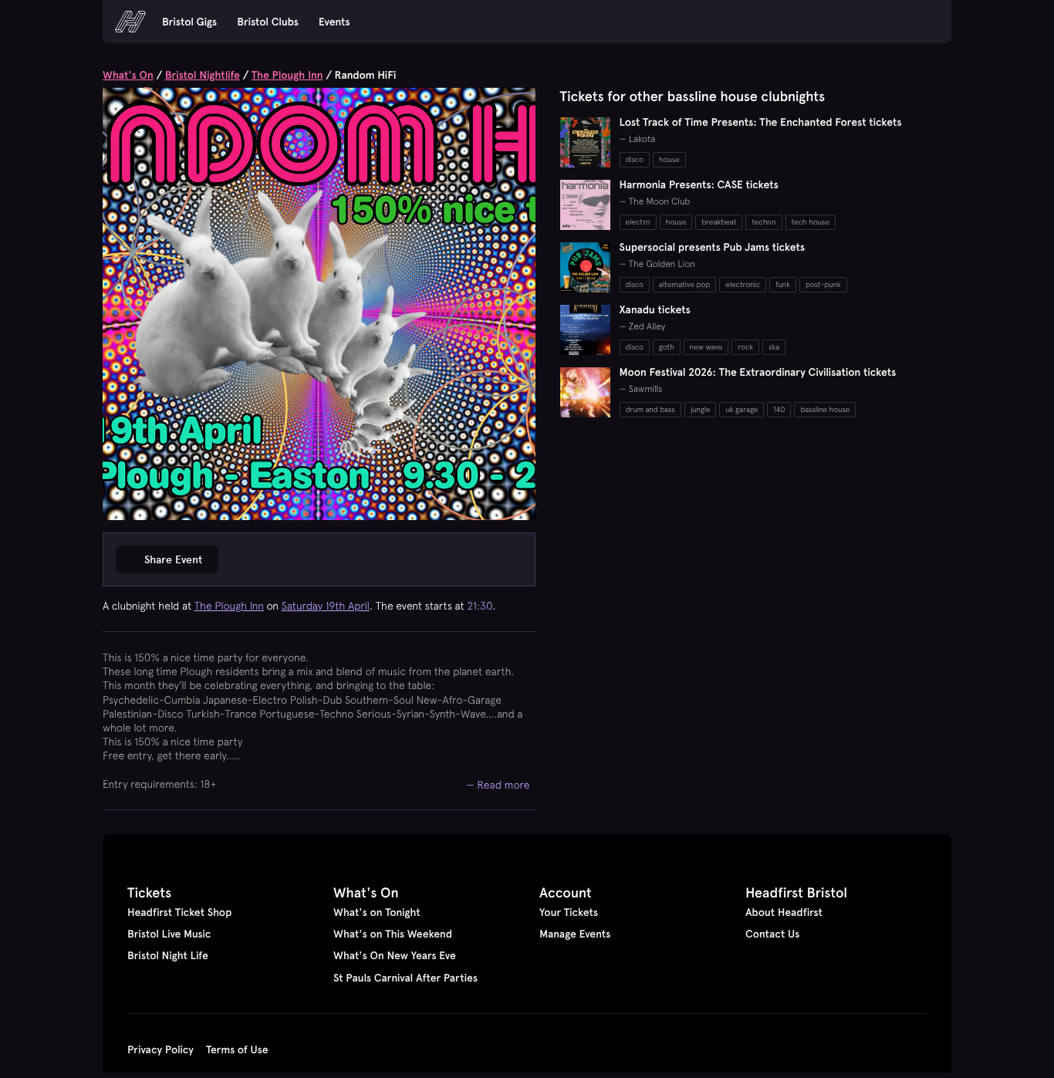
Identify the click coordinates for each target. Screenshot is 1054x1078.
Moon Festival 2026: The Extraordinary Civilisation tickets (758, 372)
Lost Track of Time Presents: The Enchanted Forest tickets (761, 122)
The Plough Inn (287, 75)
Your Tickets (568, 912)
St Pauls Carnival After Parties (405, 977)
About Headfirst (784, 912)
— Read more (498, 784)
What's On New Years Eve (394, 955)
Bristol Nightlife (202, 75)
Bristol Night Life (167, 955)
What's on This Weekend (392, 933)
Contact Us (772, 933)
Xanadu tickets (655, 309)
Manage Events (574, 933)
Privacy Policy (160, 1049)
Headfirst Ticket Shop (179, 912)
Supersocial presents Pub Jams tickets (713, 247)
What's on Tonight (377, 912)
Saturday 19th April (326, 606)
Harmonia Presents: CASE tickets (699, 184)
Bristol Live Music (169, 933)
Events (334, 21)
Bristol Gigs (189, 21)
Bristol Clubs (268, 21)
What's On (128, 75)
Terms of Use (237, 1049)
